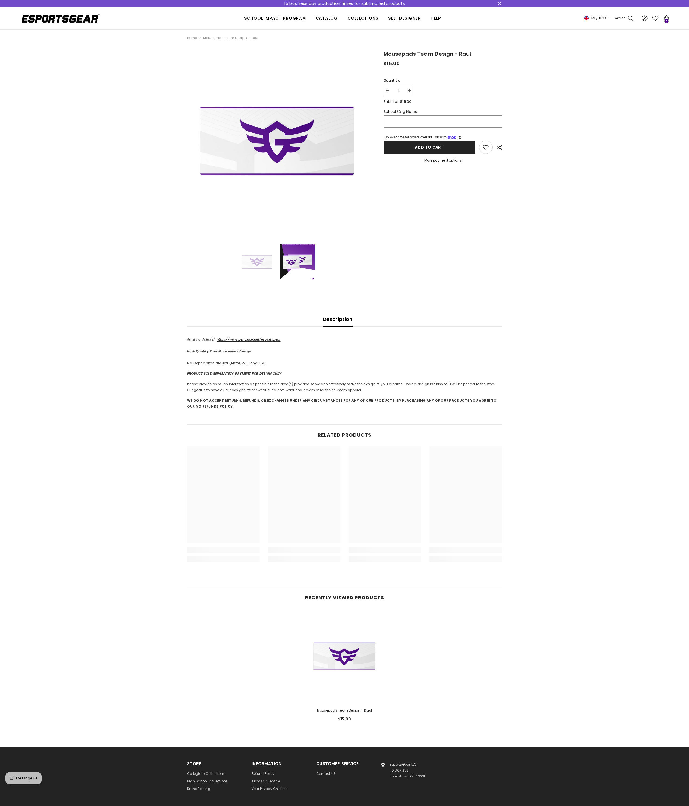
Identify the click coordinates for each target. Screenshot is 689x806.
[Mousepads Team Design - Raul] (344, 656)
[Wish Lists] (655, 18)
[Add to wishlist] (486, 147)
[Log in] (644, 18)
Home (192, 38)
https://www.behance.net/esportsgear (248, 339)
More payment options (442, 160)
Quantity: (392, 80)
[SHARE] (497, 147)
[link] (223, 550)
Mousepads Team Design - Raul (344, 710)
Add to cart (429, 147)
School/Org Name (400, 111)
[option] (277, 140)
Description (338, 319)
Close (499, 3)
